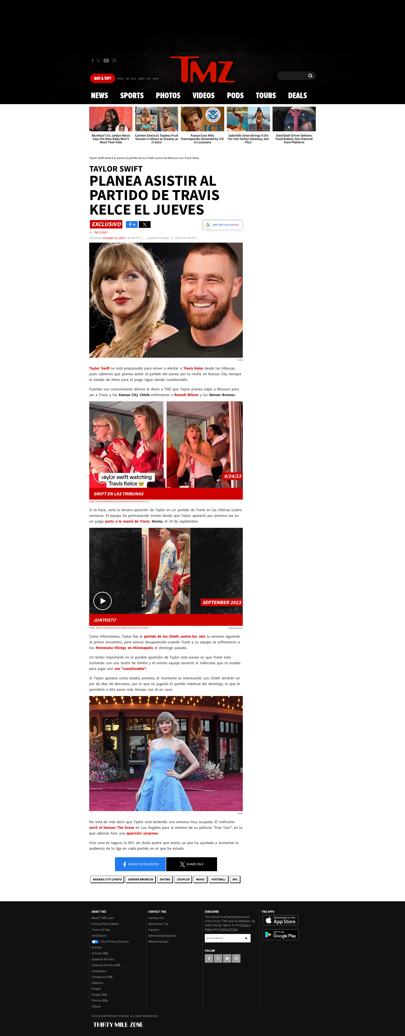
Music (200, 879)
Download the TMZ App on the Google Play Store (280, 934)
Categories (99, 971)
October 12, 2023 (114, 238)
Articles (97, 947)
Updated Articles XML (106, 965)
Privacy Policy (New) (105, 924)
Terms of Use (101, 929)
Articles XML (100, 953)
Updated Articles (103, 959)
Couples (183, 879)
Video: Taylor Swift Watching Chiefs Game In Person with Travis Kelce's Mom (120, 501)
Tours (266, 96)
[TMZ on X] (99, 60)
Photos (168, 96)
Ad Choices (99, 935)
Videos (204, 96)
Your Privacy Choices (114, 941)
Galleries (97, 983)
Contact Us (156, 918)
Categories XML (102, 977)
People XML (99, 994)
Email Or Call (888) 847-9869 (137, 78)
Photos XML (100, 1000)
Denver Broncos (140, 879)
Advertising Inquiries (162, 935)
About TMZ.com (103, 918)
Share (143, 864)
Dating (164, 879)
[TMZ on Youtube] (106, 60)
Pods (235, 96)
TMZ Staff (100, 232)
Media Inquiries (158, 941)
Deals (297, 96)
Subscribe (246, 938)
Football (218, 879)
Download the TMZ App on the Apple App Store (280, 920)
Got (102, 78)
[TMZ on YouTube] (227, 958)
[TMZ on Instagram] (114, 60)
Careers (153, 929)
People (96, 988)
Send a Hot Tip (158, 924)
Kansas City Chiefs (107, 879)
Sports (132, 96)
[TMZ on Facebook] (92, 60)
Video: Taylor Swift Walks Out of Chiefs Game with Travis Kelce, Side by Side (120, 627)
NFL (235, 879)
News (99, 96)
